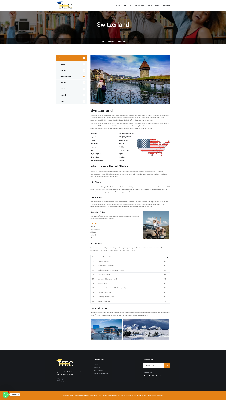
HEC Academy (139, 5)
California (93, 235)
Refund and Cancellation (101, 373)
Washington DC (95, 229)
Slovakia (63, 89)
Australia (63, 70)
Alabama (93, 232)
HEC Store (127, 5)
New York (93, 223)
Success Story (153, 5)
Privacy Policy (98, 370)
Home (118, 5)
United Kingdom (65, 76)
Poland (62, 101)
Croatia (62, 64)
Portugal (63, 95)
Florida (92, 238)
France (61, 58)
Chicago (92, 226)
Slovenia (63, 83)
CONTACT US (166, 5)
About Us (97, 367)
